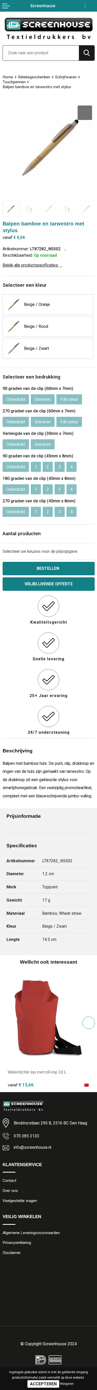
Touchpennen (14, 82)
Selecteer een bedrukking (31, 377)
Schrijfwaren (66, 77)
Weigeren (67, 1384)
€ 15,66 (21, 1084)
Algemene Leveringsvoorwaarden (31, 1232)
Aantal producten (22, 534)
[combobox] (41, 53)
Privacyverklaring (17, 1242)
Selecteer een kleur (25, 285)
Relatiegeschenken (34, 77)
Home (8, 77)
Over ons (10, 1190)
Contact (9, 1180)
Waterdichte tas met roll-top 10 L (37, 1072)
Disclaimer (12, 1252)
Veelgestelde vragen (20, 1200)
